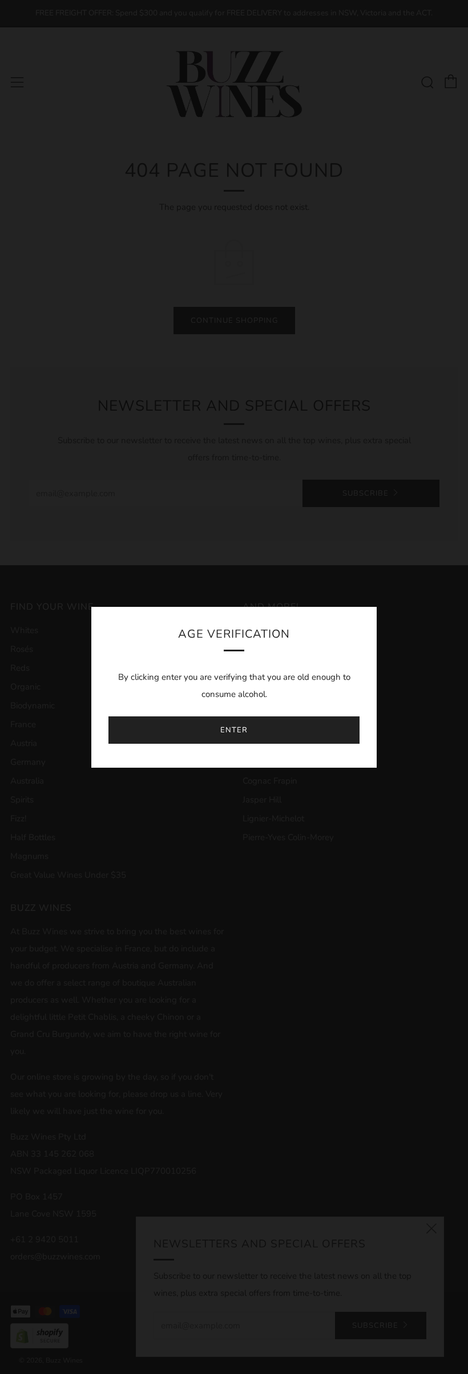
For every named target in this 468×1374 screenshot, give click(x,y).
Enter (234, 730)
